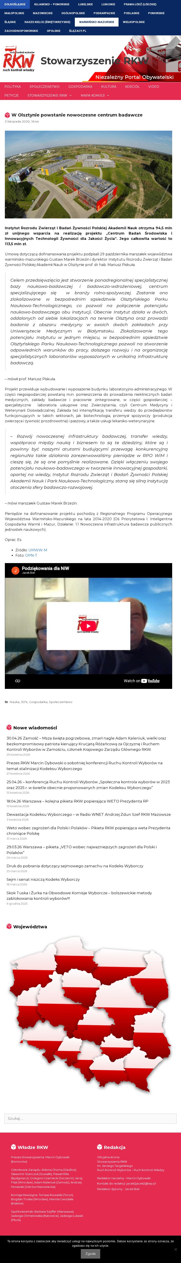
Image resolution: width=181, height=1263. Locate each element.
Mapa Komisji (93, 95)
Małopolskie (14, 13)
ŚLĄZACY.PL (77, 30)
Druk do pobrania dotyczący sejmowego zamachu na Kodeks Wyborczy (75, 866)
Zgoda (90, 1254)
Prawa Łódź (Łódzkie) (140, 4)
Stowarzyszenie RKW (95, 61)
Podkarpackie (104, 13)
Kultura (108, 87)
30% (24, 702)
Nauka (14, 702)
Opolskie (53, 30)
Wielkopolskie (134, 22)
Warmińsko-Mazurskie (96, 22)
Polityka (12, 87)
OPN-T (31, 555)
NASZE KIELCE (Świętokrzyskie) (47, 22)
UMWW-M (37, 550)
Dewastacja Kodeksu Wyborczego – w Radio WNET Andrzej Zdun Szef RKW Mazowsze (89, 814)
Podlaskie (131, 13)
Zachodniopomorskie (21, 30)
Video (153, 87)
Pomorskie (156, 13)
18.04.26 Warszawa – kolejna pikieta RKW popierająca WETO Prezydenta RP (77, 801)
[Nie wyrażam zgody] (175, 1249)
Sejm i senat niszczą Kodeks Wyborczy (43, 879)
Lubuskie (108, 4)
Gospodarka (80, 87)
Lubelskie (85, 4)
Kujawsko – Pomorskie (51, 4)
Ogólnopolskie (73, 13)
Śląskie (10, 22)
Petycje (11, 95)
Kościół (132, 87)
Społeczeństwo (45, 87)
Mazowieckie (43, 13)
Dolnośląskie (14, 4)
